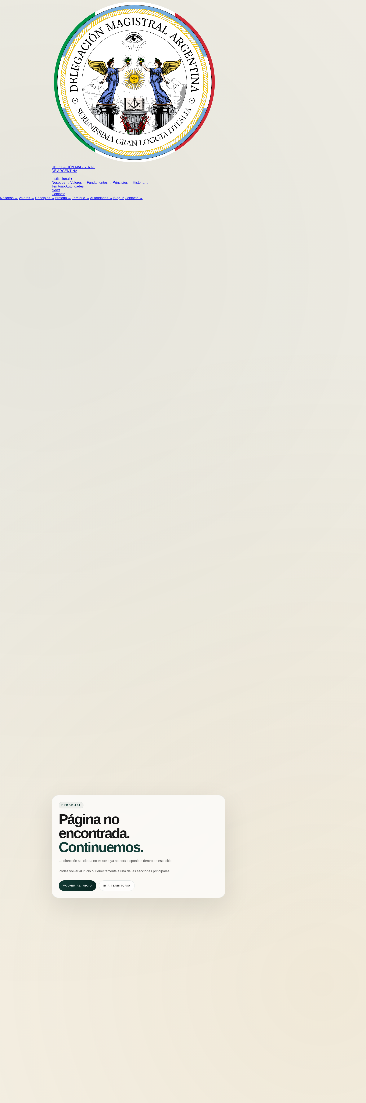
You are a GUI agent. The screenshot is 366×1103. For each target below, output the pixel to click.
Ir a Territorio (116, 885)
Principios (122, 182)
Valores (78, 182)
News (56, 190)
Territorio (58, 186)
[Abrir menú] (52, 175)
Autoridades (74, 186)
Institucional (62, 179)
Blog (118, 198)
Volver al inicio (77, 885)
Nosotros (60, 182)
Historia (141, 182)
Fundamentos (99, 182)
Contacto (58, 194)
